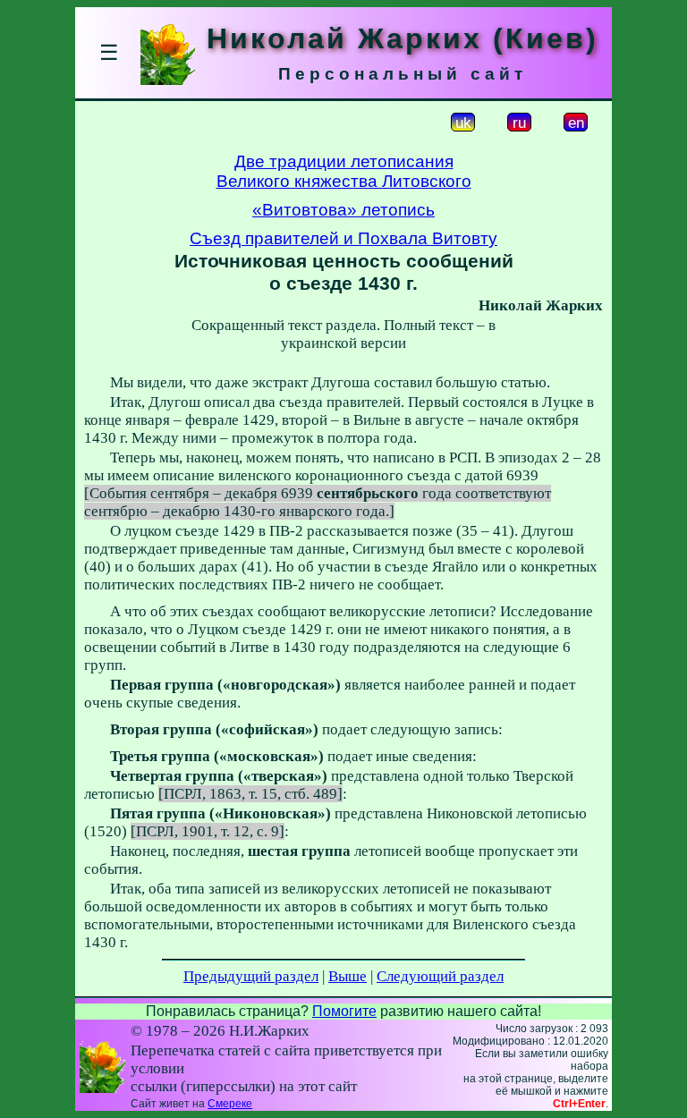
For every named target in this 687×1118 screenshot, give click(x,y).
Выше (347, 976)
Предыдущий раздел (250, 976)
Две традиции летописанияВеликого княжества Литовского (343, 171)
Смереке (230, 1103)
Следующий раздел (440, 976)
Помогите (344, 1011)
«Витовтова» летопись (343, 209)
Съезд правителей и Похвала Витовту (343, 238)
